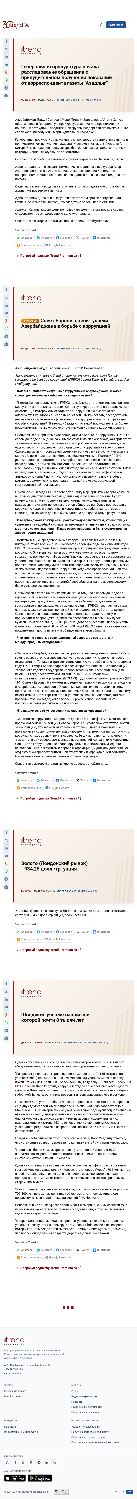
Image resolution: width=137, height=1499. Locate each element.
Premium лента (13, 1396)
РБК (83, 915)
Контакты (77, 1401)
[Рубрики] (130, 24)
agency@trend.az (13, 1373)
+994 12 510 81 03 (13, 1369)
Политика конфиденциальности (90, 1431)
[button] (6, 41)
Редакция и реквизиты (84, 1396)
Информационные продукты (21, 1431)
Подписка (10, 1426)
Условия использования (85, 1426)
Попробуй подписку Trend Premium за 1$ (50, 255)
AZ (122, 1491)
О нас (74, 1391)
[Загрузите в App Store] (15, 1478)
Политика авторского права (88, 1437)
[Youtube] (31, 1462)
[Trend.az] (16, 25)
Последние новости (15, 1391)
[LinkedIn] (47, 1462)
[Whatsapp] (7, 1462)
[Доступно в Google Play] (40, 1478)
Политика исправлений (85, 1412)
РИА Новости (25, 1086)
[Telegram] (39, 1462)
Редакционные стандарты (86, 1406)
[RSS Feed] (54, 1462)
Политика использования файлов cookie (95, 1442)
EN (116, 1491)
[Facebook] (15, 1462)
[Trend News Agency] (14, 1340)
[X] (23, 1462)
